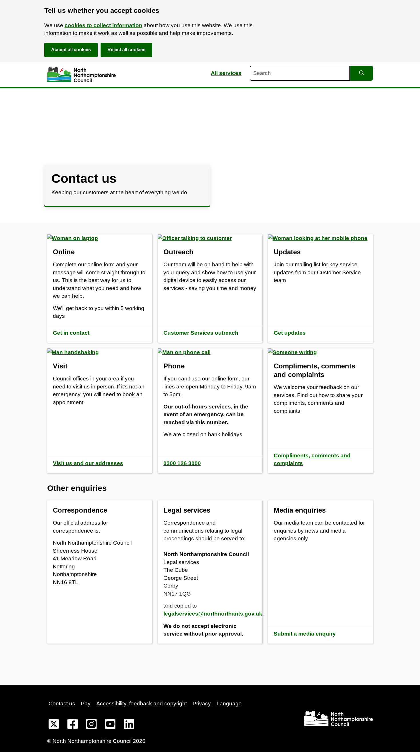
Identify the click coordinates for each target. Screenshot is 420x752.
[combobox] (300, 73)
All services (226, 73)
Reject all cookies (126, 49)
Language (229, 704)
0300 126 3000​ (182, 463)
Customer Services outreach (200, 333)
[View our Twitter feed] (53, 725)
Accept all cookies (71, 49)
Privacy (202, 704)
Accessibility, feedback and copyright (141, 704)
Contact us (62, 704)
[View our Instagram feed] (91, 725)
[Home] (81, 74)
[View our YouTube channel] (110, 725)
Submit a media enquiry (305, 634)
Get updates (290, 333)
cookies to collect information (103, 25)
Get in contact (71, 333)
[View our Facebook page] (72, 725)
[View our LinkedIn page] (129, 725)
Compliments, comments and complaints (312, 460)
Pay (86, 704)
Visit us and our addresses (88, 463)
